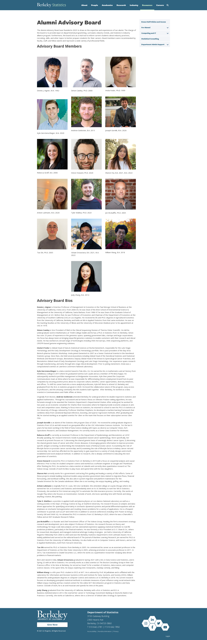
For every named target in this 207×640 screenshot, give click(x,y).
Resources (147, 5)
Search (167, 5)
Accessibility (91, 631)
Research (121, 5)
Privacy (115, 631)
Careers (160, 5)
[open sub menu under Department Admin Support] (167, 44)
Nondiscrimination (105, 631)
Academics (107, 5)
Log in (168, 636)
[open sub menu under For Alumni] (167, 27)
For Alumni (145, 27)
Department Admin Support (152, 44)
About (84, 5)
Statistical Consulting (150, 38)
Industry (134, 5)
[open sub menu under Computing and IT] (167, 33)
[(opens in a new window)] (152, 619)
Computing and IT (148, 33)
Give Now (52, 624)
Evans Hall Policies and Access (153, 22)
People (94, 5)
